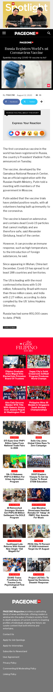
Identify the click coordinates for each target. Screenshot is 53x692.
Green (38, 437)
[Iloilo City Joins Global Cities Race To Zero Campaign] (38, 428)
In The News (39, 471)
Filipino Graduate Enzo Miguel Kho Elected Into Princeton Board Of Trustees (14, 375)
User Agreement (11, 657)
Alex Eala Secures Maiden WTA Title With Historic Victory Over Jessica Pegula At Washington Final (14, 407)
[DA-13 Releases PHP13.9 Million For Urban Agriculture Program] (14, 461)
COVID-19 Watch (10, 327)
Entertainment (38, 505)
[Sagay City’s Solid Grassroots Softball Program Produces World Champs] (38, 361)
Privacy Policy (9, 663)
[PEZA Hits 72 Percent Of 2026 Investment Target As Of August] (38, 531)
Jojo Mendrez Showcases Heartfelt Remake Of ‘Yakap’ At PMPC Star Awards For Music (39, 512)
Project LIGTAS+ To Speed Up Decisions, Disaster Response (38, 580)
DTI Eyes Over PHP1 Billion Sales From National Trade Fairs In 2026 (14, 444)
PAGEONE (10, 95)
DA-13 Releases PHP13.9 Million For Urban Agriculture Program (14, 478)
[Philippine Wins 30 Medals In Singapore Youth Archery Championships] (38, 392)
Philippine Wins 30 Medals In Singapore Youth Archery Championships (38, 406)
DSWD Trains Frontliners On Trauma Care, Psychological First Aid (14, 582)
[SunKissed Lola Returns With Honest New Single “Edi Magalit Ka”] (14, 531)
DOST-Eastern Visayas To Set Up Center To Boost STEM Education (38, 478)
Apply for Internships (13, 645)
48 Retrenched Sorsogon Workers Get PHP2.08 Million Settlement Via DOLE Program (14, 512)
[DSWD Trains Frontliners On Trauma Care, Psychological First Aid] (14, 564)
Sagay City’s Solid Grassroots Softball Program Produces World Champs (39, 375)
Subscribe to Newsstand (15, 651)
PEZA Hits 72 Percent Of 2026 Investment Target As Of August (39, 546)
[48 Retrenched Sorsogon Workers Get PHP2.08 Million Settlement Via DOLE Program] (14, 495)
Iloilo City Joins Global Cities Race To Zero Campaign (39, 443)
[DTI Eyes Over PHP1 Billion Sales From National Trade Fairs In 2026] (14, 428)
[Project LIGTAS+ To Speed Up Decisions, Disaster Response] (38, 564)
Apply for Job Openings (14, 640)
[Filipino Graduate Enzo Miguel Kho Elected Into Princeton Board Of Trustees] (14, 361)
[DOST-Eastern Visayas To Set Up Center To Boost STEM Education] (38, 461)
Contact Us (8, 634)
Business (14, 437)
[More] (41, 102)
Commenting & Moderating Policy (19, 668)
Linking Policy (9, 674)
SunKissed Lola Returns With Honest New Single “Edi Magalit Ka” (14, 547)
